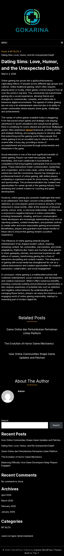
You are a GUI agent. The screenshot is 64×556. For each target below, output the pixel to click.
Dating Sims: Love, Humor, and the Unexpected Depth (27, 445)
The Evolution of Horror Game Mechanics (21, 457)
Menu (4, 42)
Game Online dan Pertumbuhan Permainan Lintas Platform (29, 451)
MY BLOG (14, 51)
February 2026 (8, 506)
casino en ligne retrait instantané (17, 536)
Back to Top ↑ (32, 553)
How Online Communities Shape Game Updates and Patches (31, 440)
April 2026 (6, 495)
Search (4, 420)
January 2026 (8, 512)
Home (4, 51)
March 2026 (7, 500)
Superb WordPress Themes (47, 550)
